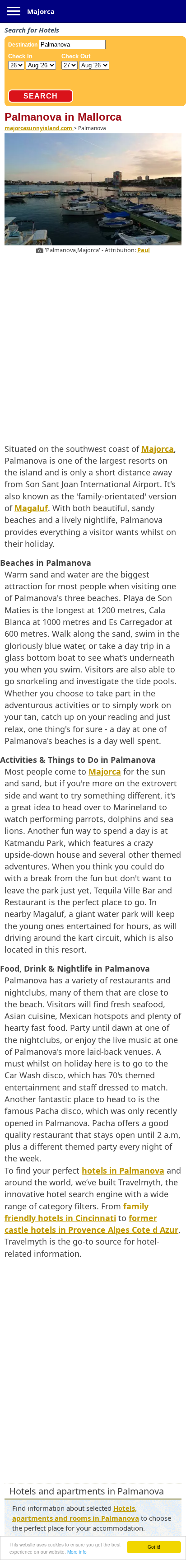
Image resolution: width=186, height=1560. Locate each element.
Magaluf (31, 508)
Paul (143, 250)
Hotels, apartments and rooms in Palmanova (75, 1513)
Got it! (154, 1546)
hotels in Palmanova (123, 1170)
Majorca (41, 11)
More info (77, 1551)
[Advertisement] (93, 347)
